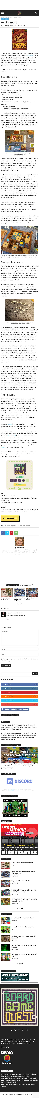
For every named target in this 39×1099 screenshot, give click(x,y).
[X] (7, 533)
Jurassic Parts (12, 435)
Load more (19, 908)
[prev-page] (18, 603)
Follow (34, 688)
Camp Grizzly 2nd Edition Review (5, 598)
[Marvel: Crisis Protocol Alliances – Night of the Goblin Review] (5, 892)
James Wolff (5, 25)
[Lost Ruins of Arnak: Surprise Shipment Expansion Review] (5, 901)
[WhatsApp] (16, 533)
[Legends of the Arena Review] (32, 592)
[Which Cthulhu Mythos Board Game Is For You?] (5, 947)
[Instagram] (16, 1030)
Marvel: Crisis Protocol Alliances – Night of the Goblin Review (24, 891)
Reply (8, 619)
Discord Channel (13, 790)
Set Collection (16, 525)
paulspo (9, 613)
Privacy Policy (5, 1047)
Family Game (8, 525)
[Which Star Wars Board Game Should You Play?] (5, 938)
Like (36, 684)
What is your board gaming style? (22, 918)
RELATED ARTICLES (12, 585)
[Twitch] (24, 1030)
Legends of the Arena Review (31, 598)
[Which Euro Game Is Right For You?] (5, 929)
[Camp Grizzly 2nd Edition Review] (7, 592)
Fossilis (30, 55)
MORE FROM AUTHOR (25, 585)
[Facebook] (3, 533)
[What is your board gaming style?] (5, 920)
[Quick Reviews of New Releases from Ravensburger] (19, 592)
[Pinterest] (11, 533)
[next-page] (21, 603)
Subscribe (34, 704)
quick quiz (16, 766)
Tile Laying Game (25, 525)
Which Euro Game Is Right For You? (23, 927)
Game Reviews (8, 17)
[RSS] (20, 1030)
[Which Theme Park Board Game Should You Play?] (5, 957)
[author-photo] (19, 541)
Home (2, 17)
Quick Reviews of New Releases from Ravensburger (19, 599)
